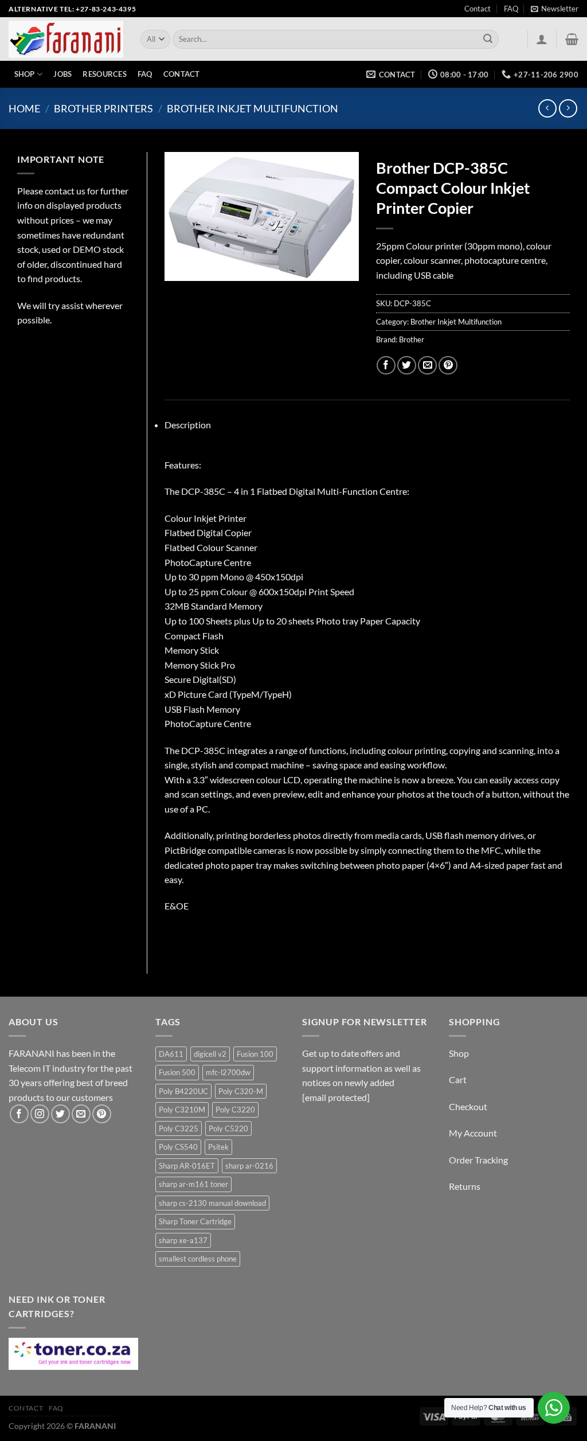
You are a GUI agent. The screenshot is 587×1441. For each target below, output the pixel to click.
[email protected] (336, 1097)
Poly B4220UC (183, 1091)
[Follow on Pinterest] (101, 1113)
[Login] (541, 39)
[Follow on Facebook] (19, 1113)
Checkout (468, 1106)
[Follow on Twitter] (60, 1113)
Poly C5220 (228, 1128)
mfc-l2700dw (228, 1072)
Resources (104, 74)
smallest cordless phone (198, 1258)
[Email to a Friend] (427, 365)
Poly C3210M (182, 1109)
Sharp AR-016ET (187, 1165)
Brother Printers (103, 108)
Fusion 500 (177, 1072)
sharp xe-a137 (183, 1240)
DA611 (171, 1054)
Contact (477, 8)
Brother (411, 339)
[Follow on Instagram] (39, 1113)
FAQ (511, 8)
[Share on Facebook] (386, 365)
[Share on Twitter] (406, 365)
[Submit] (488, 39)
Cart (458, 1079)
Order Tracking (478, 1159)
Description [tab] (188, 424)
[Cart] (571, 39)
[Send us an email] (81, 1113)
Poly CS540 (178, 1146)
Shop (24, 74)
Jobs (62, 74)
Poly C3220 (235, 1109)
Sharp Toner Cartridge (195, 1221)
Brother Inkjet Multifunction (252, 108)
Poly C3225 (178, 1128)
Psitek (218, 1146)
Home (24, 108)
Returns (464, 1186)
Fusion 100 (255, 1054)
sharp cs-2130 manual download (212, 1203)
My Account (473, 1132)
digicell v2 (210, 1054)
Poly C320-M (240, 1091)
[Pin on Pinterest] (448, 365)
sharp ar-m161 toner (193, 1184)
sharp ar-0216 (249, 1165)
